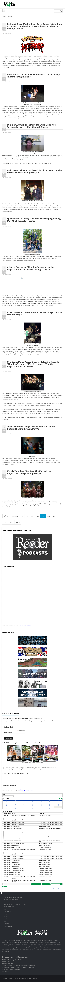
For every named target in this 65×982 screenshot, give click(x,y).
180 (27, 516)
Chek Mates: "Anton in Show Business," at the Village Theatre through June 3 (33, 75)
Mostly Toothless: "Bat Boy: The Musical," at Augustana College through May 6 (29, 472)
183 (43, 516)
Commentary (7, 911)
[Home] (8, 4)
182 (37, 516)
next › (11, 522)
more (61, 528)
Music (5, 916)
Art (5, 921)
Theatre (6, 914)
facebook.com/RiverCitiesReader (11, 969)
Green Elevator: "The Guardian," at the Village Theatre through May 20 (34, 313)
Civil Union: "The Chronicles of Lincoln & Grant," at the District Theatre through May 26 (34, 171)
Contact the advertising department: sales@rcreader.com (18, 965)
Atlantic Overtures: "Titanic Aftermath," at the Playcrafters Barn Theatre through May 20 (30, 268)
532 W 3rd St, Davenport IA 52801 (11, 960)
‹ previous (14, 516)
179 (21, 516)
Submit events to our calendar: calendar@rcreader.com (18, 967)
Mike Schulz (8, 132)
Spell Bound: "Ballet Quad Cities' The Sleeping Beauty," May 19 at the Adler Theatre (34, 219)
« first (6, 516)
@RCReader (5, 971)
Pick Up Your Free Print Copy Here (13, 897)
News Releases (8, 926)
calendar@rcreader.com (26, 790)
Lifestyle (6, 923)
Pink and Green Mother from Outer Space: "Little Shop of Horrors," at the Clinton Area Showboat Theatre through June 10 (34, 26)
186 (59, 518)
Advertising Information (10, 902)
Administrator (8, 478)
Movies (6, 919)
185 (53, 516)
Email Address (8, 732)
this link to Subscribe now (17, 773)
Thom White (8, 33)
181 (32, 516)
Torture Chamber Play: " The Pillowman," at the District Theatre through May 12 (31, 427)
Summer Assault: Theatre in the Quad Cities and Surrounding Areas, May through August (31, 125)
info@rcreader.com (7, 963)
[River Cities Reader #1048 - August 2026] (32, 595)
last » (18, 522)
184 (48, 516)
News (5, 909)
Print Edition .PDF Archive (11, 899)
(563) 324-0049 (6, 962)
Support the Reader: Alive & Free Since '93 (16, 904)
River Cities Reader (25, 625)
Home (4, 16)
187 (5, 522)
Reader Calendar (9, 906)
